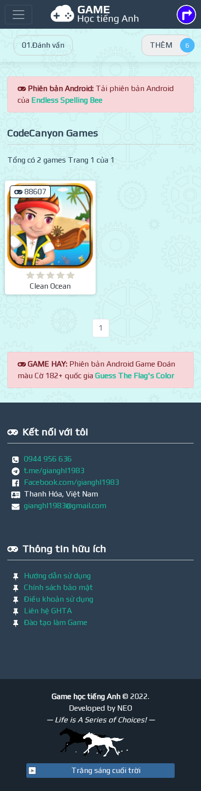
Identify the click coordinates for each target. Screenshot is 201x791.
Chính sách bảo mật (58, 587)
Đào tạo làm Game (55, 622)
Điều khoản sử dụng (58, 599)
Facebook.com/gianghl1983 (71, 482)
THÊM (161, 45)
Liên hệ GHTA (48, 610)
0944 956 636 (48, 458)
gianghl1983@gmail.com (65, 505)
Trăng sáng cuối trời (106, 770)
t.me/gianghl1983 (54, 470)
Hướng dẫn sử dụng (57, 575)
